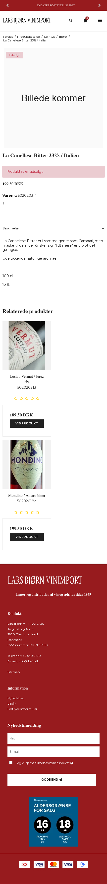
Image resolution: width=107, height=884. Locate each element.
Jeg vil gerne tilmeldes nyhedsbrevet (50, 762)
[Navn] (53, 738)
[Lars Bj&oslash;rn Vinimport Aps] (26, 20)
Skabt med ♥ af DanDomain (53, 869)
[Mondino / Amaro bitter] (26, 464)
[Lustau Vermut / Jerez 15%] (26, 345)
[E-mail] (53, 751)
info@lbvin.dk (29, 661)
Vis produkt (26, 423)
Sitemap (13, 672)
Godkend (49, 779)
